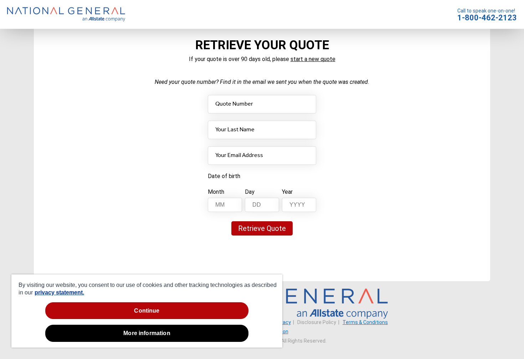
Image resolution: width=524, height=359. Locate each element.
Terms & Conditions (365, 322)
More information (146, 333)
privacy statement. (59, 292)
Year (287, 191)
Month (216, 191)
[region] (146, 311)
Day (250, 191)
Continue (146, 311)
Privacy (282, 322)
